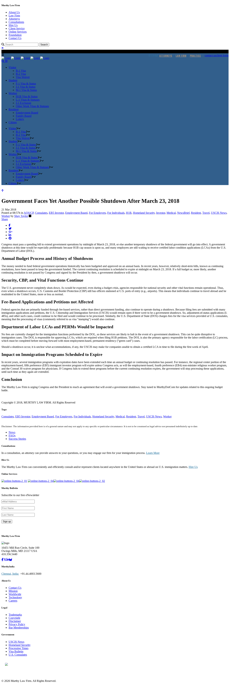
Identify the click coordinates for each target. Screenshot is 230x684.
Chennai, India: (10, 573)
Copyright (14, 617)
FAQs (12, 435)
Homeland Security (144, 212)
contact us (210, 55)
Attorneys (14, 18)
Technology (15, 597)
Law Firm (14, 15)
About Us (14, 12)
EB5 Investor (56, 212)
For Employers (97, 212)
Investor (160, 212)
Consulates (41, 212)
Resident (196, 212)
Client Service (17, 28)
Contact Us (15, 38)
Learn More (153, 452)
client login (222, 55)
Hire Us (13, 25)
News (12, 432)
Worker (5, 216)
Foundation (15, 34)
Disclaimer (15, 621)
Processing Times (18, 648)
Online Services (18, 31)
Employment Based (76, 212)
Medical (171, 212)
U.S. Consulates (18, 654)
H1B (129, 212)
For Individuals (116, 212)
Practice (195, 55)
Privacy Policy (17, 624)
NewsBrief (183, 212)
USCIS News (219, 212)
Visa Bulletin (16, 651)
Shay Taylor (21, 216)
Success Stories (17, 438)
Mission (13, 590)
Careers (13, 600)
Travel (206, 212)
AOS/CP (29, 212)
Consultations (16, 22)
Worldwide (15, 594)
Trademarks (15, 614)
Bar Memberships (19, 627)
